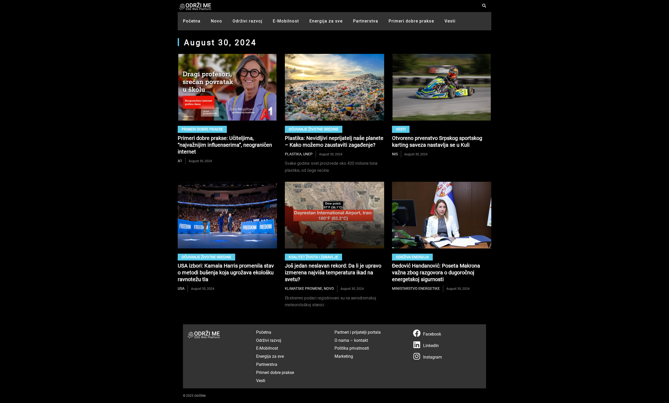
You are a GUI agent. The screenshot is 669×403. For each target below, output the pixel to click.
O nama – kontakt (351, 340)
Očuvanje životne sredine (313, 129)
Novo (216, 21)
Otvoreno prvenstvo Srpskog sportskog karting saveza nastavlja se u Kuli (437, 141)
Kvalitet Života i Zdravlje (313, 256)
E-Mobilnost (286, 21)
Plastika (293, 153)
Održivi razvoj (247, 21)
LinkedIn (431, 345)
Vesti (450, 21)
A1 (180, 160)
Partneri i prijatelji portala (357, 332)
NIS (395, 153)
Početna (191, 21)
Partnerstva (365, 21)
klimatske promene (303, 288)
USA (181, 288)
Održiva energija (412, 256)
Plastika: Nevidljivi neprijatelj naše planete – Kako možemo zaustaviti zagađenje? (334, 141)
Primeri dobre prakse (411, 21)
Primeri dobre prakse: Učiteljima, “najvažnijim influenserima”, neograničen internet (225, 144)
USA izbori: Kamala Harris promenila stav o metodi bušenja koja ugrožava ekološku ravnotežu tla (226, 272)
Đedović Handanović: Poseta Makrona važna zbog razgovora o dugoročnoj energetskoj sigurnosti (436, 272)
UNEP (308, 153)
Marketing (343, 356)
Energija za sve (326, 21)
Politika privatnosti (351, 348)
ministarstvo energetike (416, 288)
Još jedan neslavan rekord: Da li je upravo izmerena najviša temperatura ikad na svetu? (333, 272)
